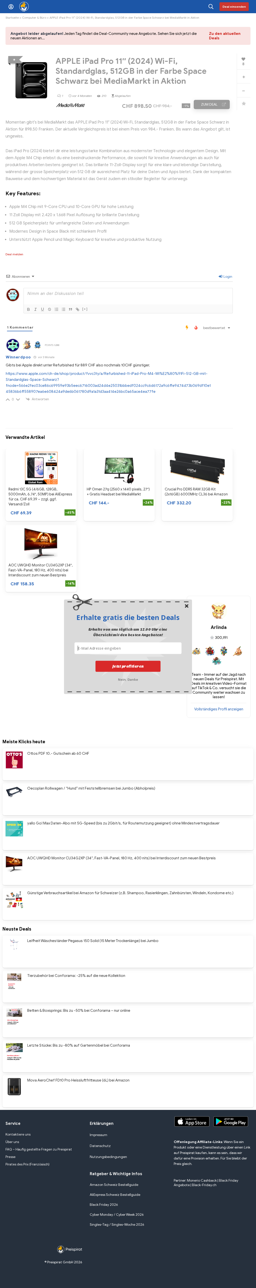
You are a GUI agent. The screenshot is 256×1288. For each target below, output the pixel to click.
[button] (128, 617)
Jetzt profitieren (128, 666)
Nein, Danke (128, 679)
